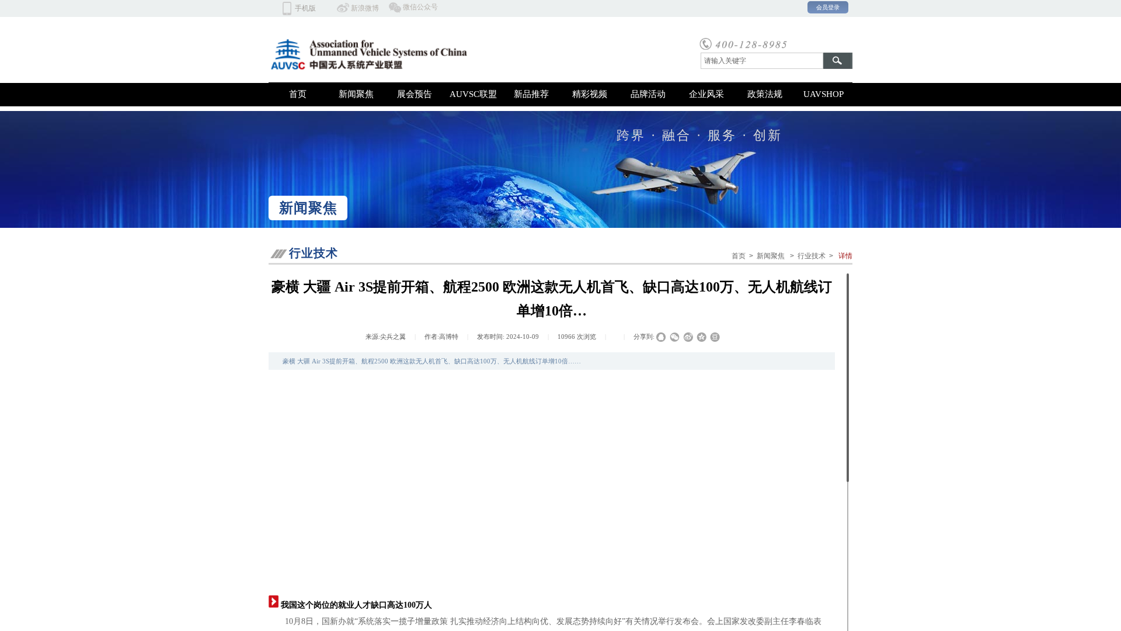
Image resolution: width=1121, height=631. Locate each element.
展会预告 (414, 94)
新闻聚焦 (356, 94)
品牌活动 (648, 94)
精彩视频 (589, 94)
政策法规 (764, 94)
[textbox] (762, 61)
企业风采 (706, 94)
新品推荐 (531, 94)
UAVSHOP (823, 94)
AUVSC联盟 (473, 94)
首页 (298, 94)
